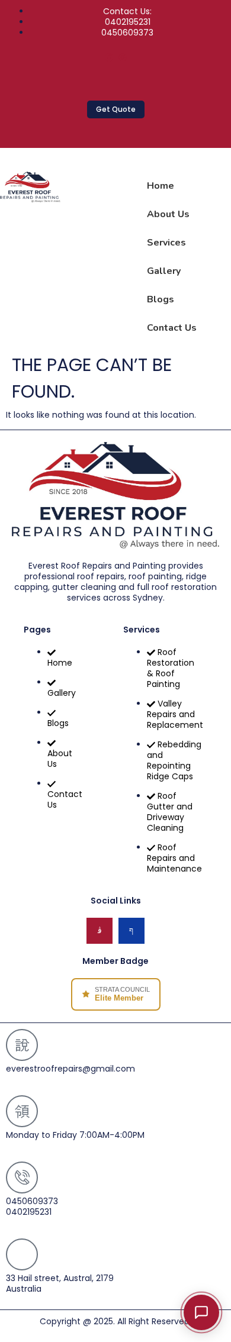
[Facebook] (109, 57)
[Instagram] (122, 57)
